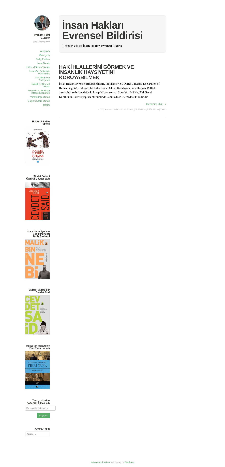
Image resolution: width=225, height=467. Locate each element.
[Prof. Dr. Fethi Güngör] (42, 31)
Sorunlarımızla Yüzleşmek (42, 78)
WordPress (129, 462)
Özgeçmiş (44, 55)
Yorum (163, 109)
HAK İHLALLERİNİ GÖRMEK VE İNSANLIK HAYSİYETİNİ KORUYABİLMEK (96, 72)
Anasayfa (45, 51)
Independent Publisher (101, 462)
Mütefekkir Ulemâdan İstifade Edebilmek (39, 91)
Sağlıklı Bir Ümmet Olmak (40, 85)
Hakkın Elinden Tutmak (38, 67)
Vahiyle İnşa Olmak (40, 97)
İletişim (46, 105)
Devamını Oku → (156, 104)
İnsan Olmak (43, 63)
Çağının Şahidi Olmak (39, 101)
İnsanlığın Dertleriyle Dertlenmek (39, 72)
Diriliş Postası (43, 59)
